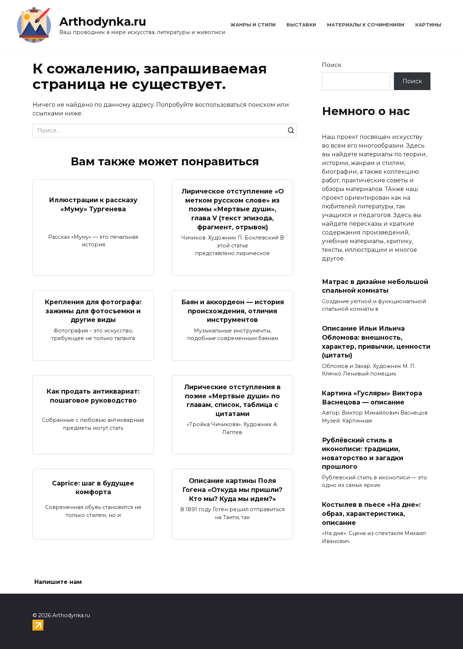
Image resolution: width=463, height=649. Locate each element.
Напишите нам (58, 581)
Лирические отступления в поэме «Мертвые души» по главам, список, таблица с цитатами (232, 400)
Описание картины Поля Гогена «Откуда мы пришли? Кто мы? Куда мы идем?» (232, 489)
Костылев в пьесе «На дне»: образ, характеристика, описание (371, 513)
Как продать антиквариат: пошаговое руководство (93, 395)
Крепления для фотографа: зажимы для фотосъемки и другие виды (93, 310)
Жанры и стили (253, 24)
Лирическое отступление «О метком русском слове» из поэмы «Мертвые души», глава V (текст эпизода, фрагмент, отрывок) (233, 209)
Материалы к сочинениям (365, 24)
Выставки (301, 24)
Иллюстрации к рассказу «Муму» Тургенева (93, 204)
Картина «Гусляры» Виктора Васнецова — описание (372, 397)
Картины (428, 24)
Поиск (331, 64)
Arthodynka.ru (102, 21)
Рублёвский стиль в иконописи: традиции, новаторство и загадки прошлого (362, 453)
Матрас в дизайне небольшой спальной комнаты (375, 286)
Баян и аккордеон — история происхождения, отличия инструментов (232, 310)
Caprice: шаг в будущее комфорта (93, 487)
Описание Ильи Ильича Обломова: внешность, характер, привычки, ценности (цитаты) (376, 341)
